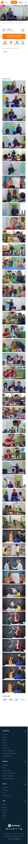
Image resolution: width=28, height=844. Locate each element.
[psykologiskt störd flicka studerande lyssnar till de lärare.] (13, 617)
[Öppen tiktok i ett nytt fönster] (15, 828)
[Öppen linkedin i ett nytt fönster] (11, 828)
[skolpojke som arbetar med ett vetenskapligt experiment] (13, 372)
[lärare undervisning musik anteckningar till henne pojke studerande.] (13, 685)
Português (5, 809)
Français (4, 814)
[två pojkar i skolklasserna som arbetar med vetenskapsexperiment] (13, 439)
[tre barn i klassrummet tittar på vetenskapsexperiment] (13, 331)
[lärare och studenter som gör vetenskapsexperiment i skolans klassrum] (13, 236)
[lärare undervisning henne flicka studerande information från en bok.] (13, 631)
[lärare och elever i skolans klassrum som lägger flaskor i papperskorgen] (13, 494)
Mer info (5, 51)
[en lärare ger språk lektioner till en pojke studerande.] (13, 181)
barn (17, 699)
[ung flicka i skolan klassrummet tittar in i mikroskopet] (13, 426)
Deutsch (4, 812)
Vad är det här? (16, 48)
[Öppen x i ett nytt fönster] (18, 828)
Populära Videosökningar (8, 778)
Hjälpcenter (5, 787)
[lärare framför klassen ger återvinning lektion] (13, 154)
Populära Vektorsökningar (8, 772)
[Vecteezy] (2, 2)
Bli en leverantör (6, 795)
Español (4, 806)
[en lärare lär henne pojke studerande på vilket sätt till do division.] (13, 672)
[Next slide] (22, 699)
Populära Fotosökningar (8, 775)
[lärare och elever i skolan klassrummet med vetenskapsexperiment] (13, 358)
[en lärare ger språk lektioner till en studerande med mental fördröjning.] (13, 549)
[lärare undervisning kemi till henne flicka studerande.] (13, 562)
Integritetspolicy (15, 837)
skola (10, 699)
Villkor (9, 837)
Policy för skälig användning (13, 838)
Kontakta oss (5, 789)
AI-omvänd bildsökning (8, 750)
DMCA (3, 767)
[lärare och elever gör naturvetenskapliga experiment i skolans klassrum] (13, 276)
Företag (4, 742)
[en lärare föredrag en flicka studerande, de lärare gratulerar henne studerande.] (13, 644)
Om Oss (4, 792)
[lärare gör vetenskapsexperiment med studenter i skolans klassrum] (13, 385)
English (4, 804)
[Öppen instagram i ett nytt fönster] (8, 828)
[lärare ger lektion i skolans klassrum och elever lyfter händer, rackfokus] (13, 303)
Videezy (4, 739)
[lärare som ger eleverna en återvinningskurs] (13, 100)
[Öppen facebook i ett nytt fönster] (6, 828)
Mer (3, 817)
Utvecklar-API (5, 747)
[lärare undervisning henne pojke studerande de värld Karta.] (13, 576)
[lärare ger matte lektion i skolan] (13, 167)
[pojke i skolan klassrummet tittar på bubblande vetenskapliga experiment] (13, 222)
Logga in (21, 2)
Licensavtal (5, 764)
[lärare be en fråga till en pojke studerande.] (13, 658)
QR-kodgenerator (6, 755)
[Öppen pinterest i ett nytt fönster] (13, 828)
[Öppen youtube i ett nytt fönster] (20, 828)
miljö (5, 699)
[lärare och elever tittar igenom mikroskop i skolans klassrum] (13, 249)
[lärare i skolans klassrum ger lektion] (13, 141)
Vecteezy (4, 736)
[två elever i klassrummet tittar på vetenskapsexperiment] (13, 453)
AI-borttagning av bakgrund (9, 753)
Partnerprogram (6, 770)
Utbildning (5, 744)
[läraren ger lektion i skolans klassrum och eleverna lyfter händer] (13, 208)
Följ (23, 31)
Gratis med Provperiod (14, 36)
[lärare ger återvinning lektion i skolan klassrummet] (13, 86)
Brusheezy (5, 734)
